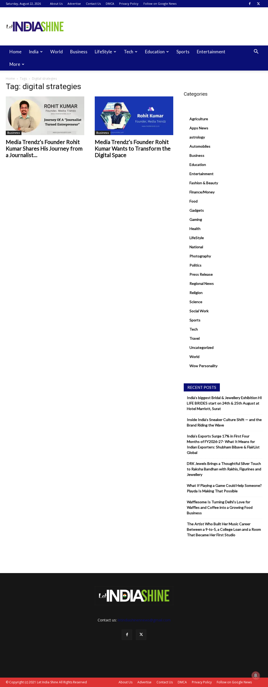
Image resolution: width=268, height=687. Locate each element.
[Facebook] (250, 3)
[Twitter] (258, 3)
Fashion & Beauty (203, 183)
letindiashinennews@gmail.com (144, 619)
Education (155, 51)
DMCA (110, 3)
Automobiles (199, 146)
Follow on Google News (159, 3)
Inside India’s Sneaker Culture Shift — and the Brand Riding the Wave (224, 422)
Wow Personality (203, 365)
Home (15, 51)
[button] (256, 52)
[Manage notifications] (256, 675)
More (14, 64)
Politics (195, 265)
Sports (182, 51)
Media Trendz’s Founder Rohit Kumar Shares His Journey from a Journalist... (44, 148)
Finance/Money (202, 192)
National (196, 247)
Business (78, 51)
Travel (194, 338)
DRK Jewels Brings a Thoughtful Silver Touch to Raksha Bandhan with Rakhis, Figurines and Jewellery (224, 469)
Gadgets (196, 210)
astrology (197, 137)
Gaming (195, 219)
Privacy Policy (128, 3)
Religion (196, 292)
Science (195, 301)
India (33, 51)
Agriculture (198, 119)
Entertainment (211, 51)
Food (193, 201)
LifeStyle (103, 51)
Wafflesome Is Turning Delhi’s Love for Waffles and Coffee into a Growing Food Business (220, 507)
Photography (200, 256)
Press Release (201, 274)
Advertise (74, 3)
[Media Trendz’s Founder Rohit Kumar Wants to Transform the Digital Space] (134, 115)
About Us (56, 3)
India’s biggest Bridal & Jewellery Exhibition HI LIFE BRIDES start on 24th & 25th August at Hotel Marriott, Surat (224, 403)
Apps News (198, 128)
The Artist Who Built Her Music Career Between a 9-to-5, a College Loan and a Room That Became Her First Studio (224, 529)
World (56, 51)
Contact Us (93, 3)
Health (194, 228)
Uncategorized (201, 347)
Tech (128, 51)
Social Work (199, 311)
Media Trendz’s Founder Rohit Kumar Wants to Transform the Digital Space (133, 148)
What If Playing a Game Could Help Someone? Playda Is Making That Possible (224, 488)
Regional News (201, 283)
